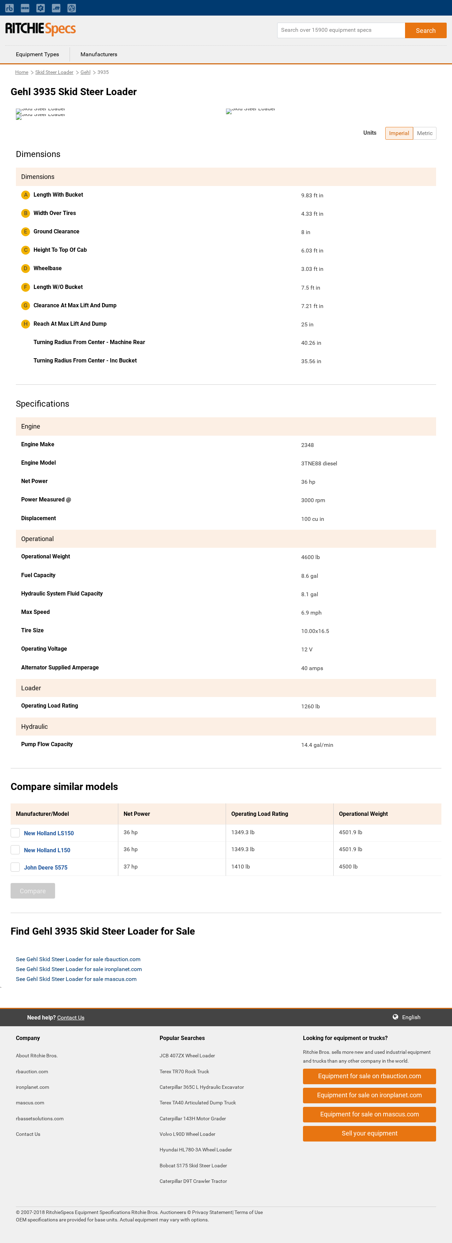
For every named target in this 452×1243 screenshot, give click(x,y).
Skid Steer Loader (54, 72)
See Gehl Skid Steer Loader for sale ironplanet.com (79, 969)
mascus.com (30, 1102)
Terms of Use (248, 1212)
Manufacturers (99, 54)
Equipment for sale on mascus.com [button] (369, 1114)
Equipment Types (37, 54)
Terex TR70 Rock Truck (184, 1071)
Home (21, 72)
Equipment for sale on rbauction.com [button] (369, 1076)
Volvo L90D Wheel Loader (187, 1134)
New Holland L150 (47, 850)
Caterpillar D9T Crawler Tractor (193, 1181)
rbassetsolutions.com (40, 1118)
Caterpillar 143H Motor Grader (193, 1118)
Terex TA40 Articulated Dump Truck (198, 1102)
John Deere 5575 (45, 867)
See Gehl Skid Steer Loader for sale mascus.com (76, 979)
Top (439, 1232)
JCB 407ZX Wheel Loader (187, 1055)
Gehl (85, 72)
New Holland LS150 (49, 833)
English (413, 1017)
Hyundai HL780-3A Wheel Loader (196, 1149)
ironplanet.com (32, 1087)
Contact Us (70, 1017)
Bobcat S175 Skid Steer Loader (193, 1165)
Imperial (399, 133)
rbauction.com (32, 1071)
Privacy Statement (212, 1212)
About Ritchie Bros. (37, 1055)
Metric (425, 133)
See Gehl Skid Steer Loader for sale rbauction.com (78, 959)
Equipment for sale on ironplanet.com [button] (369, 1095)
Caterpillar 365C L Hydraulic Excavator (202, 1087)
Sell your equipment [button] (370, 1133)
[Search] (426, 30)
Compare (33, 891)
